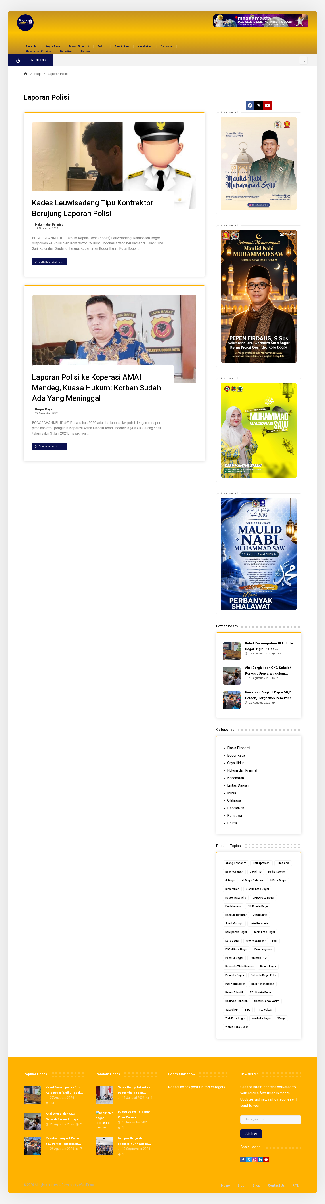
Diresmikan (232, 889)
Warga (281, 1018)
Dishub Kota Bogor (257, 889)
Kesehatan (235, 778)
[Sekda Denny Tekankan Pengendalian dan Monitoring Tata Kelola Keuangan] (104, 1095)
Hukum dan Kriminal (49, 224)
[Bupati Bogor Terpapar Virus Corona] (104, 1119)
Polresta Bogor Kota (263, 975)
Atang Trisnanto (235, 863)
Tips (247, 1009)
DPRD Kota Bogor (263, 897)
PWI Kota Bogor (235, 983)
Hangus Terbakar (236, 914)
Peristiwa (234, 815)
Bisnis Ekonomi (238, 748)
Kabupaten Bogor (236, 932)
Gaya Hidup (236, 763)
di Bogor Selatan (252, 880)
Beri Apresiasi (261, 863)
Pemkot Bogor (234, 958)
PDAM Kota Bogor (236, 949)
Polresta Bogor (234, 975)
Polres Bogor (268, 966)
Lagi (274, 940)
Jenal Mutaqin (234, 923)
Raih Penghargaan (262, 983)
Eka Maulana (233, 906)
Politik (232, 823)
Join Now (251, 1133)
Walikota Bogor (261, 1018)
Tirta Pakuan (265, 1009)
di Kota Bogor (278, 880)
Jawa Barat (260, 914)
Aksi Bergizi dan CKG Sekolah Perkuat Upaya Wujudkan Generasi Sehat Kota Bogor (268, 673)
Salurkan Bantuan (236, 1001)
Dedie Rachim (276, 871)
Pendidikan (235, 808)
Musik (231, 793)
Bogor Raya (43, 409)
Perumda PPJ (258, 958)
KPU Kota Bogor (256, 940)
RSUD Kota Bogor (261, 992)
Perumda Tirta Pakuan (239, 966)
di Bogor (230, 880)
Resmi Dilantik (234, 992)
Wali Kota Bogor (235, 1018)
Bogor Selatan (234, 871)
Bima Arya (283, 863)
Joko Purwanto (259, 923)
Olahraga (234, 800)
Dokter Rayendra (235, 897)
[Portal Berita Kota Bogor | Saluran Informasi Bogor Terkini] (25, 22)
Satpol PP (231, 1009)
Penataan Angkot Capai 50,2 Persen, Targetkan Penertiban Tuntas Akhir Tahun (269, 697)
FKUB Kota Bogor (258, 906)
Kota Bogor (232, 940)
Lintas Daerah (238, 785)
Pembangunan (263, 949)
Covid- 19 (256, 871)
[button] (303, 60)
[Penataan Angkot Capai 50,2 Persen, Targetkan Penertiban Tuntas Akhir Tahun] (232, 700)
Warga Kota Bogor (236, 1026)
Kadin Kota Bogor (264, 932)
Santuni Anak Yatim (266, 1001)
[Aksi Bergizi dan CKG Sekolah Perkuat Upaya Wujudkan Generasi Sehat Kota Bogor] (232, 676)
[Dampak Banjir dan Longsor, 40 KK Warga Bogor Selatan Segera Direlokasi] (104, 1146)
